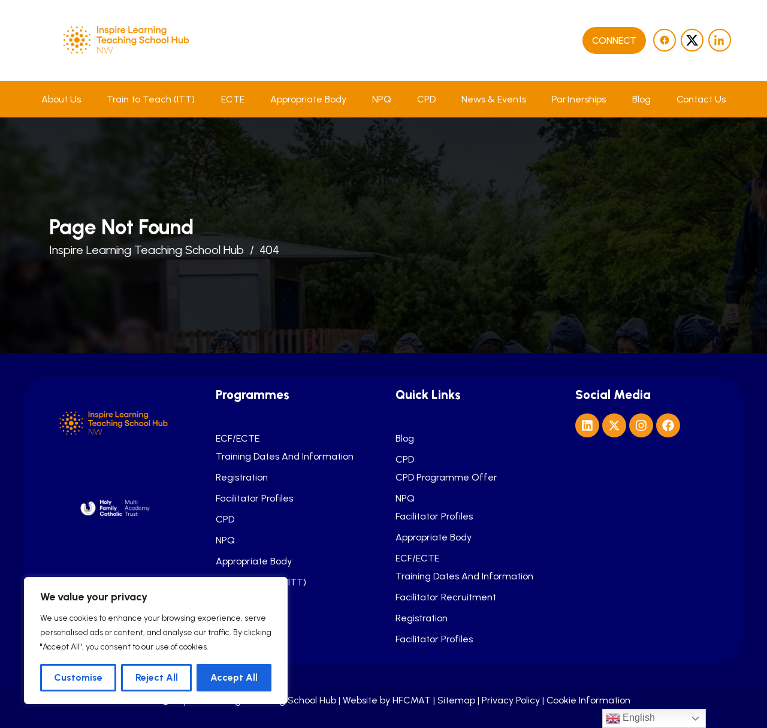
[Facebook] (668, 425)
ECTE (232, 99)
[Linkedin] (587, 425)
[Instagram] (641, 425)
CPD (426, 99)
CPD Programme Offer (446, 477)
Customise (78, 677)
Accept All (234, 677)
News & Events (493, 99)
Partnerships (579, 99)
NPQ (381, 99)
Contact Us (701, 99)
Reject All (156, 677)
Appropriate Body (308, 99)
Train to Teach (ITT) (151, 99)
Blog (641, 99)
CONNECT (614, 40)
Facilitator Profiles (254, 498)
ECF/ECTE (237, 438)
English (637, 717)
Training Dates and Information (285, 456)
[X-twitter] (614, 425)
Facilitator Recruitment (445, 597)
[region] (156, 640)
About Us (61, 99)
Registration (242, 477)
